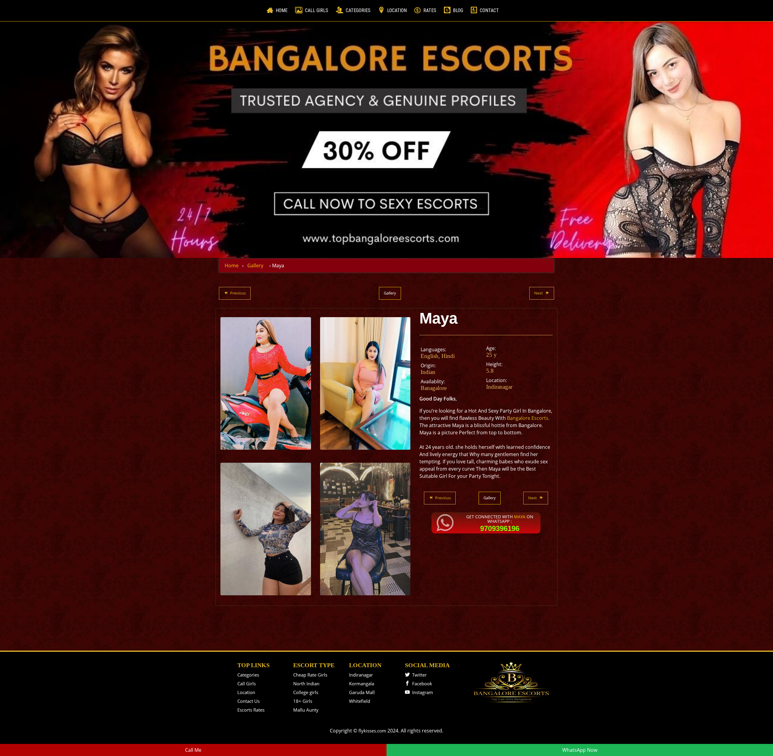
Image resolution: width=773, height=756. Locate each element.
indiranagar (499, 387)
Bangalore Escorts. (528, 418)
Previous (238, 293)
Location (397, 10)
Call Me (193, 750)
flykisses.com (372, 731)
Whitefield (359, 701)
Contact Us (248, 701)
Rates (429, 10)
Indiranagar (361, 675)
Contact (489, 10)
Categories (358, 10)
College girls (305, 692)
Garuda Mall (362, 692)
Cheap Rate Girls (310, 675)
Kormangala (361, 683)
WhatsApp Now (579, 750)
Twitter (418, 675)
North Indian (306, 683)
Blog (458, 10)
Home (283, 10)
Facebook (421, 683)
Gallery (255, 265)
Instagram (421, 692)
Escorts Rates (251, 710)
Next (538, 293)
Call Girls (316, 10)
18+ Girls (302, 701)
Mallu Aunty (306, 710)
